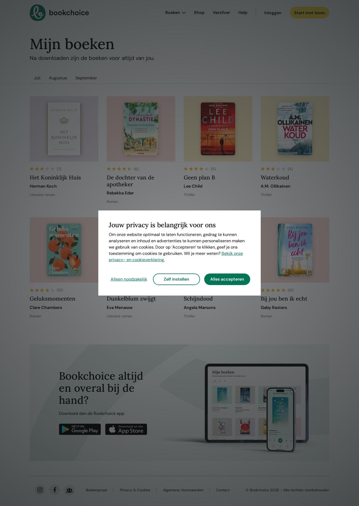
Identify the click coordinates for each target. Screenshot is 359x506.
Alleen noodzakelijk (129, 279)
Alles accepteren (227, 279)
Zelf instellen (176, 279)
